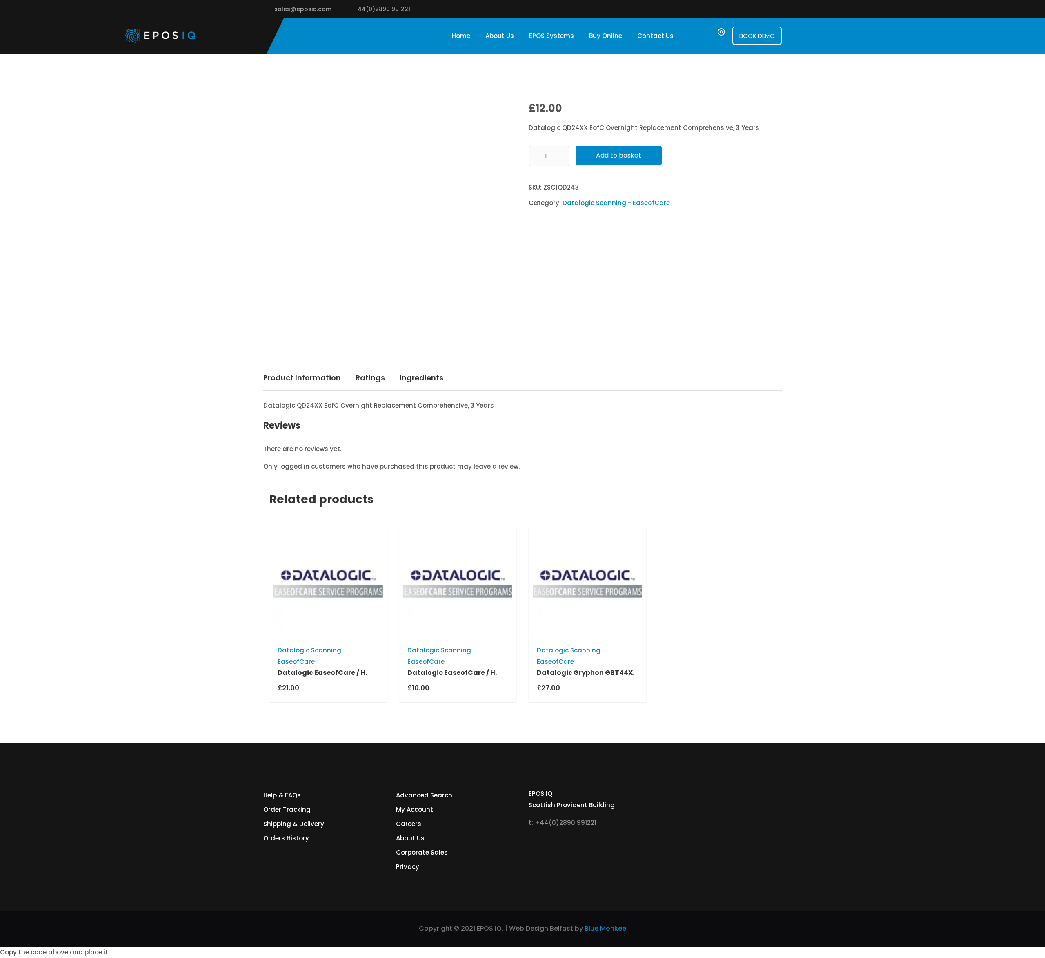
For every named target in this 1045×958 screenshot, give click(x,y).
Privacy (407, 866)
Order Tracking (287, 809)
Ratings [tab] (370, 378)
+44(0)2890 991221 (382, 9)
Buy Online (605, 35)
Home (461, 35)
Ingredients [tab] (421, 378)
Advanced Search (424, 795)
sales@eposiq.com (302, 9)
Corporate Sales (422, 852)
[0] (713, 35)
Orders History (286, 838)
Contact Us (655, 35)
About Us (499, 35)
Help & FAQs (282, 795)
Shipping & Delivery (293, 824)
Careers (408, 824)
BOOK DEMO (757, 35)
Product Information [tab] (302, 378)
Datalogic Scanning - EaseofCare (616, 203)
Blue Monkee (605, 928)
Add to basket (618, 155)
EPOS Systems (551, 35)
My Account (414, 809)
